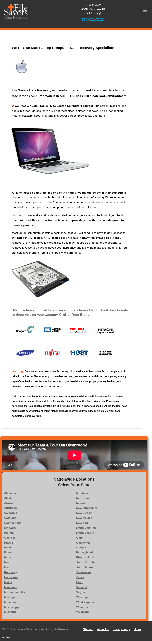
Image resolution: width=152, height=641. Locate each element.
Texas (80, 577)
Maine (8, 582)
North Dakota (85, 532)
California (10, 512)
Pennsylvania (85, 552)
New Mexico (84, 517)
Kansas (9, 567)
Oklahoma (83, 542)
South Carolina (86, 562)
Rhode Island (85, 557)
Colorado (10, 517)
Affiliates (7, 637)
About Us (103, 629)
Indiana (9, 557)
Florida (9, 532)
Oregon (81, 547)
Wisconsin (83, 607)
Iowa (7, 562)
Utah (79, 582)
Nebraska (82, 498)
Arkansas (10, 507)
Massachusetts (14, 592)
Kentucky (10, 572)
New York (82, 522)
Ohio (79, 537)
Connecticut (12, 522)
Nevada (81, 503)
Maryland (10, 587)
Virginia (81, 592)
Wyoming (82, 611)
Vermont (81, 587)
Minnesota (11, 602)
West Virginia (85, 602)
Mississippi (12, 607)
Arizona (9, 503)
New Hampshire (86, 507)
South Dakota (85, 567)
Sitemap (88, 629)
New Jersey (84, 512)
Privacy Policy (121, 629)
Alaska (8, 498)
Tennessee (83, 572)
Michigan (10, 597)
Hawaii (8, 542)
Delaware (10, 527)
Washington (84, 597)
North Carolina (86, 527)
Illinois (8, 552)
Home (137, 629)
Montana (82, 493)
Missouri (10, 611)
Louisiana (11, 577)
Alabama (10, 493)
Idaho (8, 547)
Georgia (9, 537)
